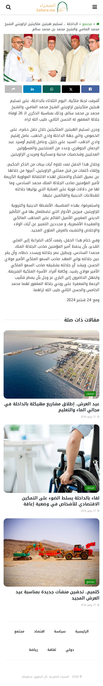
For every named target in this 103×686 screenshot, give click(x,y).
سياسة (60, 631)
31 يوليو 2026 (89, 416)
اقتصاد (90, 393)
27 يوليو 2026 (89, 511)
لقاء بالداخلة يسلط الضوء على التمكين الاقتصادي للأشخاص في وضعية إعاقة (60, 501)
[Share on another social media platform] (13, 89)
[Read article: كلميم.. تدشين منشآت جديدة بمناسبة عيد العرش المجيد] (51, 552)
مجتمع (87, 24)
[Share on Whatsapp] (52, 89)
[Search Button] (8, 7)
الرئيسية (82, 631)
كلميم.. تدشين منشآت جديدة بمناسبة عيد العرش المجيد (57, 595)
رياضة (33, 650)
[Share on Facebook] (90, 89)
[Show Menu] (94, 7)
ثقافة (51, 650)
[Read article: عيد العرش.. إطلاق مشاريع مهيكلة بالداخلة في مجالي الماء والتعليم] (51, 364)
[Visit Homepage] (52, 7)
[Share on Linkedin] (32, 89)
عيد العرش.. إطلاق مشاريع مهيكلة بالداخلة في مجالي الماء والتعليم (51, 407)
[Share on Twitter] (71, 89)
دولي (70, 650)
